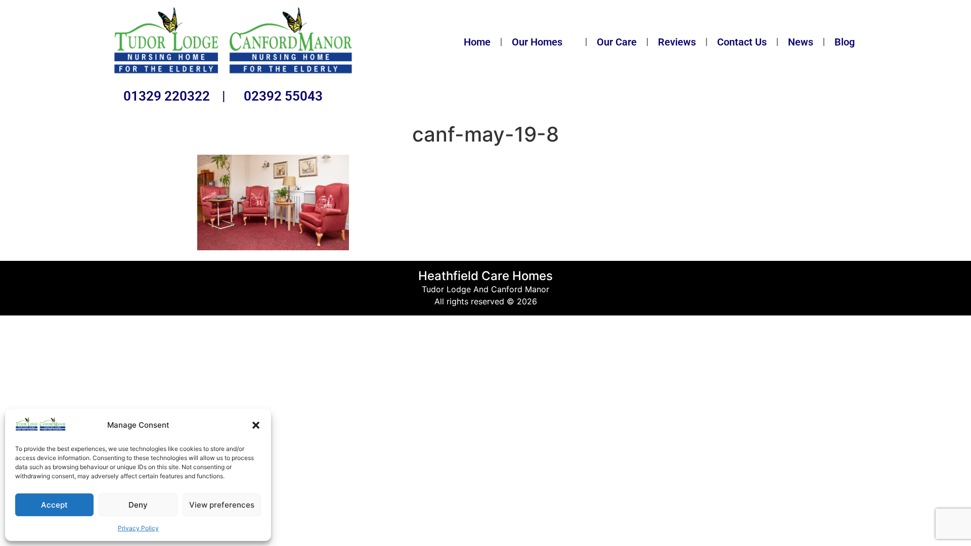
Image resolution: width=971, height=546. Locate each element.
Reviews (677, 42)
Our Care (617, 42)
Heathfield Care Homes (485, 275)
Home (477, 42)
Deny (138, 505)
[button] (256, 425)
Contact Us (742, 42)
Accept (54, 505)
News (800, 42)
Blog (844, 42)
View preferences (221, 505)
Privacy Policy (138, 528)
